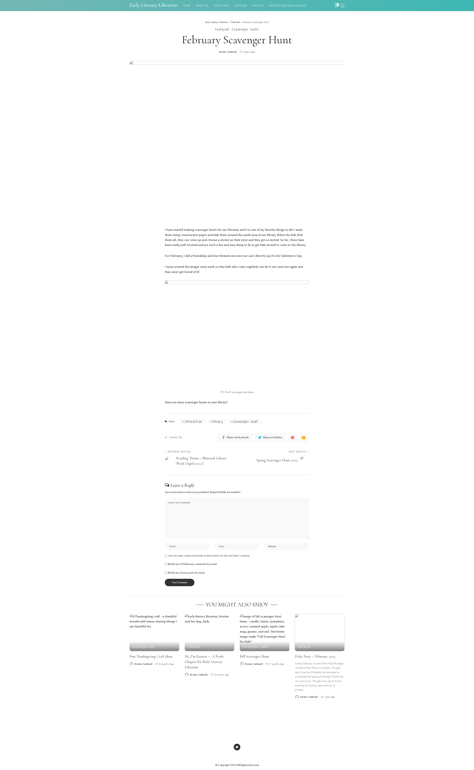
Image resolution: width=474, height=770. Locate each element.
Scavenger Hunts (245, 29)
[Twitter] (237, 747)
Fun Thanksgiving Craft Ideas (151, 656)
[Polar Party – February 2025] (320, 632)
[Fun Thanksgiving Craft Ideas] (154, 632)
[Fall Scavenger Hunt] (264, 632)
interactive (193, 421)
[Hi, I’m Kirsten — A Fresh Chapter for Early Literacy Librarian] (209, 632)
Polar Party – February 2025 (315, 656)
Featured (222, 29)
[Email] (303, 437)
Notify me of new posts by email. (186, 572)
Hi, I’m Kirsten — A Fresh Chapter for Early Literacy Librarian (204, 661)
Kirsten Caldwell (228, 52)
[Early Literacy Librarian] (153, 5)
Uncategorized (143, 646)
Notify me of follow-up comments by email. (192, 564)
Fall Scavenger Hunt (254, 656)
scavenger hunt (245, 421)
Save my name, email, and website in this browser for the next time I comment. (209, 555)
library (217, 421)
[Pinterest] (292, 437)
